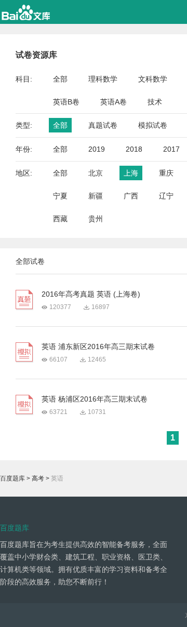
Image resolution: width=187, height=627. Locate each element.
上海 (131, 173)
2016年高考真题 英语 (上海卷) (91, 294)
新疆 (95, 196)
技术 (155, 102)
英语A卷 (113, 102)
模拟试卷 (152, 125)
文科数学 (152, 79)
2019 (96, 149)
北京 (95, 173)
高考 (38, 478)
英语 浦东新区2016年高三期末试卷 (98, 346)
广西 (131, 196)
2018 (134, 149)
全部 (60, 79)
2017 (171, 149)
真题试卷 (102, 125)
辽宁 (166, 196)
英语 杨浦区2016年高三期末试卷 (95, 399)
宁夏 (60, 196)
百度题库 (12, 478)
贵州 (95, 219)
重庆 (166, 173)
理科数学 (102, 79)
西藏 (60, 219)
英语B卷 (66, 102)
